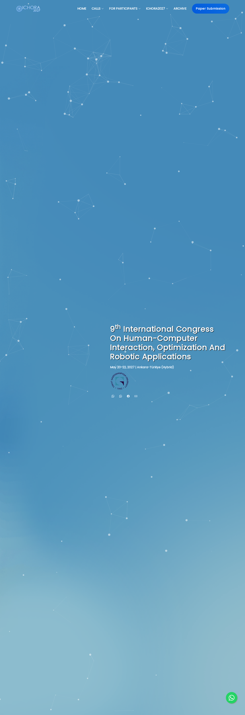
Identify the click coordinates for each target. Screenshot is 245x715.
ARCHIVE (180, 8)
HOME (81, 8)
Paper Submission (210, 8)
